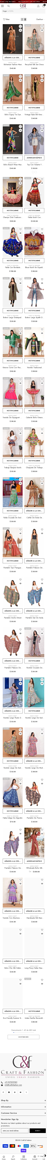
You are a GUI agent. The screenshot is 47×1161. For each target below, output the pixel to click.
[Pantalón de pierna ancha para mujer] (34, 793)
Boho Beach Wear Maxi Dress (12, 165)
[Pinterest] (15, 1092)
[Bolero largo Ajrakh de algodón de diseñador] (34, 292)
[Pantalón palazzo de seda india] (34, 542)
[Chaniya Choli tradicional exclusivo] (13, 192)
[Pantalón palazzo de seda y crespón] (13, 642)
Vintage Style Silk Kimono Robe (34, 115)
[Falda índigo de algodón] (13, 793)
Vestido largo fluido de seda (12, 718)
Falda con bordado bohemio (12, 267)
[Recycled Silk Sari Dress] (34, 39)
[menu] (2, 6)
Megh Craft (12, 63)
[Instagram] (9, 1092)
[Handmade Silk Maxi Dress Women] (34, 893)
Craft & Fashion (12, 216)
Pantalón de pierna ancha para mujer (34, 818)
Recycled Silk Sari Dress (34, 64)
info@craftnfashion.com (13, 1085)
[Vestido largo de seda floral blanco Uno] (34, 692)
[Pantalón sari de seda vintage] (34, 592)
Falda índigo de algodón (12, 818)
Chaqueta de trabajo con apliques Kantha (34, 468)
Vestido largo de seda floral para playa (12, 768)
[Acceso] (38, 6)
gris (33, 172)
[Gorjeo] (26, 1092)
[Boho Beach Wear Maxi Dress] (13, 139)
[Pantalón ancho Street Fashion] (13, 592)
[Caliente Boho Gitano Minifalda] (34, 392)
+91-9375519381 (11, 1082)
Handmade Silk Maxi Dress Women (34, 918)
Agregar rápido (34, 158)
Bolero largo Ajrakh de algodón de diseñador (34, 317)
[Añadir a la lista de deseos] (20, 26)
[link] (13, 1157)
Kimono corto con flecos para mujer (13, 368)
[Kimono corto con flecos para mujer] (13, 342)
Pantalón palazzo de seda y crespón (12, 668)
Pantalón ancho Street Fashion (12, 618)
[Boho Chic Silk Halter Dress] (13, 943)
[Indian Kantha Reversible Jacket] (34, 993)
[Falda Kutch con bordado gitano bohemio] (34, 192)
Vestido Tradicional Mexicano (34, 368)
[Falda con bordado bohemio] (13, 242)
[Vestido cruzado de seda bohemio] (34, 642)
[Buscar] (8, 6)
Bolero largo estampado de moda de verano (12, 317)
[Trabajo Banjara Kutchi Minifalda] (13, 442)
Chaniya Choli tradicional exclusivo (12, 217)
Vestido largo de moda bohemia (34, 768)
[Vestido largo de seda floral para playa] (13, 742)
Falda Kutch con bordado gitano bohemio (34, 217)
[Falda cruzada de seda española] (13, 492)
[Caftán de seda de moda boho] (34, 492)
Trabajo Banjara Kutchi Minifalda (12, 468)
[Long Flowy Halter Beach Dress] (34, 943)
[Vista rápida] (20, 30)
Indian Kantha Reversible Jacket (34, 1018)
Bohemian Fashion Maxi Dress (13, 64)
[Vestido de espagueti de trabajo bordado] (13, 392)
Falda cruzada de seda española (12, 518)
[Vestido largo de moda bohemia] (34, 742)
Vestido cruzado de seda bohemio (34, 668)
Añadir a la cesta (12, 58)
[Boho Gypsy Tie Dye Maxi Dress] (13, 89)
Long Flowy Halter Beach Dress (34, 968)
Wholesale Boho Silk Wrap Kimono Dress (34, 868)
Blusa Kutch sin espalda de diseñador (34, 267)
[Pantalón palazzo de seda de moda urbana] (13, 843)
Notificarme (34, 58)
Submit (37, 1131)
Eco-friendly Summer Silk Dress (12, 1018)
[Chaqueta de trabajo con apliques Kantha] (34, 442)
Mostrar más (23, 1037)
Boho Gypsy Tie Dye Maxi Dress (13, 115)
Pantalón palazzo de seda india (34, 568)
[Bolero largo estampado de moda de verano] (13, 292)
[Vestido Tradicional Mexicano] (34, 342)
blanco (36, 172)
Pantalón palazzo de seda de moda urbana (13, 868)
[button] (22, 19)
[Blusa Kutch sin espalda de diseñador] (34, 242)
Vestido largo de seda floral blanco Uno (34, 718)
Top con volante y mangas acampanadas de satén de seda (34, 165)
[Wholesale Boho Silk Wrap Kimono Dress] (34, 843)
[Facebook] (3, 1092)
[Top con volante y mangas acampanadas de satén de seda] (34, 139)
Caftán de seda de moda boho (34, 518)
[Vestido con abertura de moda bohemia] (13, 893)
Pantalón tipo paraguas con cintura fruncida (12, 568)
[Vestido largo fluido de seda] (13, 692)
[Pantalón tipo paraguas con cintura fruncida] (13, 542)
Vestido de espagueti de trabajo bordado (13, 417)
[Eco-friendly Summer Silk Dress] (13, 993)
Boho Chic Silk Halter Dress (12, 968)
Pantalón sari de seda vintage (34, 618)
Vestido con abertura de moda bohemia (13, 918)
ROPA (11, 11)
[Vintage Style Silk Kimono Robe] (34, 89)
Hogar (5, 11)
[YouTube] (20, 1092)
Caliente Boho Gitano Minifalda (34, 417)
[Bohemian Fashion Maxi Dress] (13, 39)
